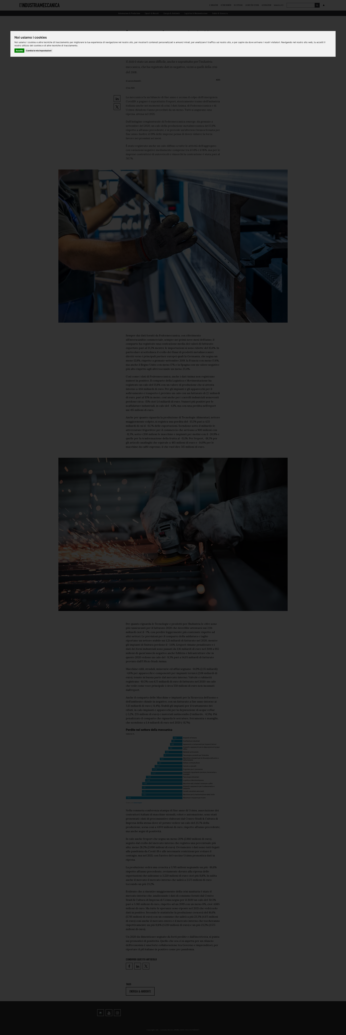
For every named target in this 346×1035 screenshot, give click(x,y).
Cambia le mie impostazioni (38, 50)
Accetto (19, 50)
